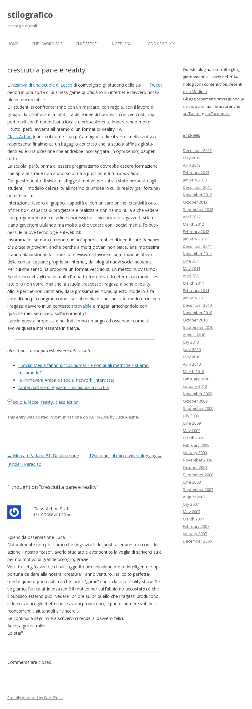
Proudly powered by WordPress (35, 697)
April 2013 (192, 165)
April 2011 (192, 276)
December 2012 (197, 187)
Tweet (155, 85)
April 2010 (192, 364)
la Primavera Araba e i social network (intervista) (66, 380)
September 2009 (198, 408)
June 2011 (192, 261)
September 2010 (198, 327)
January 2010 (195, 386)
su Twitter (192, 113)
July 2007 (191, 504)
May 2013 (191, 158)
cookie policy (161, 43)
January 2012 (195, 239)
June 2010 (192, 349)
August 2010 (194, 334)
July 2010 (191, 342)
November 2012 (197, 194)
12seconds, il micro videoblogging (125, 455)
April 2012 (192, 217)
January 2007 (195, 533)
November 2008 (197, 460)
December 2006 (197, 541)
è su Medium (195, 91)
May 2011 (191, 268)
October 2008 (195, 467)
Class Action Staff (51, 508)
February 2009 (196, 445)
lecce (33, 402)
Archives (191, 135)
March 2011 (193, 283)
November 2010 (197, 312)
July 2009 (191, 416)
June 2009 (192, 423)
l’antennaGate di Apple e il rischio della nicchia (63, 387)
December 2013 (197, 150)
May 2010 (191, 357)
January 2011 (195, 298)
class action (67, 402)
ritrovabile (82, 306)
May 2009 (191, 430)
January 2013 (195, 180)
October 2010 (195, 320)
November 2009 (197, 393)
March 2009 (193, 438)
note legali (123, 43)
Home (12, 43)
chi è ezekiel (87, 43)
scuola (19, 402)
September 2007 (198, 489)
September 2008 (198, 474)
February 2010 (196, 379)
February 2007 (196, 526)
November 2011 (197, 253)
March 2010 (193, 371)
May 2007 (191, 511)
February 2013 (196, 172)
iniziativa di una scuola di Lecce (41, 85)
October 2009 (195, 401)
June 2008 (192, 482)
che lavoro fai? (47, 43)
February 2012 (196, 231)
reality (47, 402)
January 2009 (195, 452)
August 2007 (194, 497)
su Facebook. (217, 113)
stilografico (30, 14)
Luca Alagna (127, 417)
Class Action (19, 136)
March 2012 (193, 224)
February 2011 (196, 290)
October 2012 (195, 202)
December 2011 (197, 246)
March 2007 (193, 519)
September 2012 (198, 209)
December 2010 (197, 305)
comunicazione (68, 417)
